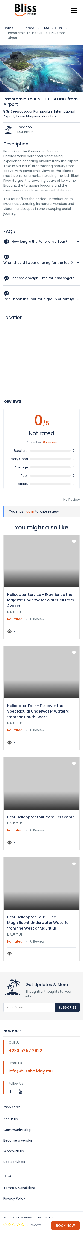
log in (30, 511)
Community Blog (17, 1129)
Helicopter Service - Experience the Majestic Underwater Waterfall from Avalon (40, 600)
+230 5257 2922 (25, 1050)
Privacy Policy (14, 1198)
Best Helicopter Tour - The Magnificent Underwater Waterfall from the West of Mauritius (39, 922)
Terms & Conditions (19, 1187)
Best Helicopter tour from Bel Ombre (41, 817)
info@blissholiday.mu (31, 1071)
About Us (10, 1119)
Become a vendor (17, 1140)
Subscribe (67, 1007)
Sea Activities (14, 1161)
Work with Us (13, 1151)
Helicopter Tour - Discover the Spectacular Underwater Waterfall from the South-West (39, 711)
